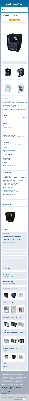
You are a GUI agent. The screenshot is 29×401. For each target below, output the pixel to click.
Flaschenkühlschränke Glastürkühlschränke (12, 236)
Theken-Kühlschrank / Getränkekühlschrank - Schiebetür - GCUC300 (13, 332)
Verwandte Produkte (7, 127)
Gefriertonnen (21, 380)
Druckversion (5, 125)
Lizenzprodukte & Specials (8, 256)
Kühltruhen (11, 380)
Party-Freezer (16, 380)
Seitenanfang (5, 387)
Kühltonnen (21, 384)
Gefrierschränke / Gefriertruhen (9, 262)
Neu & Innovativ (6, 233)
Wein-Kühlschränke (7, 251)
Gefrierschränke (5, 380)
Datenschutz (5, 388)
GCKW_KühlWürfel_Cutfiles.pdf (9, 135)
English (5, 391)
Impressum (18, 387)
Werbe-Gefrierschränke (7, 259)
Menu (5, 9)
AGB (10, 388)
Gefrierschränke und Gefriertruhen (8, 377)
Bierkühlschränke (6, 248)
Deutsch (2, 391)
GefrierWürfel (4, 381)
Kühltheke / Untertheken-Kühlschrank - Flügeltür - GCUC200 (14, 365)
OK (24, 399)
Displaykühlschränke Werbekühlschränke (11, 239)
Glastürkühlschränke (6, 374)
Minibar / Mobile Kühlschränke (9, 242)
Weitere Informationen (18, 399)
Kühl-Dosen (16, 384)
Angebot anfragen (14, 20)
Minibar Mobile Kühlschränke (7, 384)
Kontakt (11, 387)
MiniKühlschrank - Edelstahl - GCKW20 (12, 316)
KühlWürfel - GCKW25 (8, 302)
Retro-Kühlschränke (7, 268)
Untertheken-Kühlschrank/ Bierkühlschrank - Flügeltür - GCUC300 (13, 348)
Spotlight (5, 265)
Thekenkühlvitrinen (19, 377)
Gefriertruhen (9, 381)
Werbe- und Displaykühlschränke (16, 374)
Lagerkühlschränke (7, 245)
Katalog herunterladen (10, 283)
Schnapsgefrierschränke (17, 381)
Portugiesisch (9, 391)
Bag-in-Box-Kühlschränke (14, 378)
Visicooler (25, 377)
